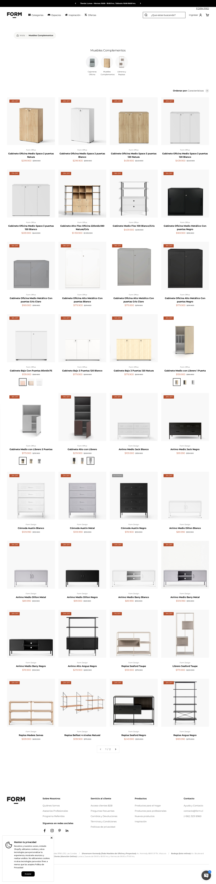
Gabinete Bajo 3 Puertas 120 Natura (134, 370)
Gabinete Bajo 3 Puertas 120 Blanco (82, 370)
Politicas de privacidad (103, 826)
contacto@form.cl (193, 810)
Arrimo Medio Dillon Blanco (185, 528)
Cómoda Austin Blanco (31, 528)
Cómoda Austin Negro (133, 528)
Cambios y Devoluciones (104, 816)
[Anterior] (75, 3)
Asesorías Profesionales (55, 810)
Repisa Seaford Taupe (133, 666)
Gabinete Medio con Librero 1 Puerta (185, 370)
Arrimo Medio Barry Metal (185, 597)
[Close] (51, 837)
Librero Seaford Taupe (185, 666)
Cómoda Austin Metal (82, 528)
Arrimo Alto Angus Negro (82, 666)
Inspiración (141, 821)
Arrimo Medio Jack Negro (185, 449)
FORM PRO (202, 8)
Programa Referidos (54, 816)
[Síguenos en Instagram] (52, 831)
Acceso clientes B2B (101, 805)
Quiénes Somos (51, 805)
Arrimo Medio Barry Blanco (133, 597)
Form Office (31, 150)
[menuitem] (37, 14)
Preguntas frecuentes (102, 810)
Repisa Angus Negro (185, 735)
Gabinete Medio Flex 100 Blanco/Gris (134, 225)
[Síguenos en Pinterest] (60, 831)
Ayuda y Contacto (193, 805)
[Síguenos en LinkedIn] (67, 831)
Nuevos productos (144, 816)
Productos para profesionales (150, 810)
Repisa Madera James (31, 735)
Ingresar (195, 15)
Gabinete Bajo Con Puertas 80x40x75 (31, 370)
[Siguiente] (140, 3)
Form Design (133, 446)
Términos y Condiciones (104, 821)
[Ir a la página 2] (115, 749)
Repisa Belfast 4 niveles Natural (82, 735)
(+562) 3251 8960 (192, 816)
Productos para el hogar (148, 805)
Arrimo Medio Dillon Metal (31, 597)
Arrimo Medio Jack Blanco (134, 449)
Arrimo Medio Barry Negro (31, 666)
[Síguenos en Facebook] (45, 831)
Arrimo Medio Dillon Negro (82, 597)
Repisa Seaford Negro (133, 735)
